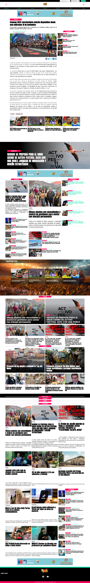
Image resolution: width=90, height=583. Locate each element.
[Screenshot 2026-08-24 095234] (8, 241)
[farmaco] (61, 544)
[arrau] (8, 220)
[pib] (75, 384)
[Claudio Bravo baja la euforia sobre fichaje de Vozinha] (60, 47)
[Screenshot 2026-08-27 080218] (16, 192)
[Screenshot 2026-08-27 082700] (45, 206)
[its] (61, 552)
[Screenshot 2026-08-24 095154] (8, 248)
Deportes (14, 269)
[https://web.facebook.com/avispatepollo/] (43, 577)
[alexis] (60, 41)
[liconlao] (65, 223)
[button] (12, 114)
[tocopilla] (35, 384)
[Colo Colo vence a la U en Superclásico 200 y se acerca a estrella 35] (8, 234)
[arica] (8, 255)
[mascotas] (8, 227)
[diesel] (15, 384)
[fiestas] (55, 384)
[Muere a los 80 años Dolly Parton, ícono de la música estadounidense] (65, 193)
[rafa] (60, 35)
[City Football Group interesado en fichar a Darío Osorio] (65, 213)
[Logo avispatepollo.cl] (45, 5)
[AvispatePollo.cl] (6, 5)
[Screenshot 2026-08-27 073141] (71, 419)
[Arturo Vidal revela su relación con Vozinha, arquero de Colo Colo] (65, 183)
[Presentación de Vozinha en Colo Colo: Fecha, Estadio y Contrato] (60, 53)
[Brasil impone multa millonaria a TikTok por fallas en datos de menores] (65, 203)
